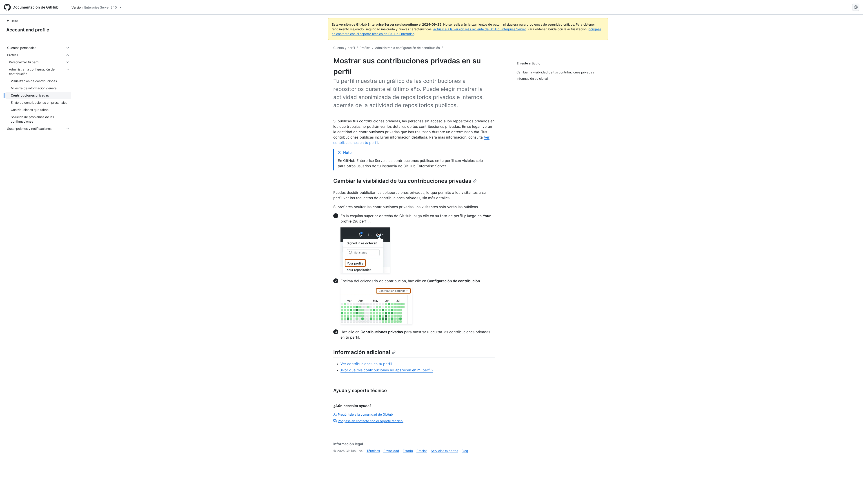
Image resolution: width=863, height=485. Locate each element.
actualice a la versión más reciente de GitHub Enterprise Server (479, 29)
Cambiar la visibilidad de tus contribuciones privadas (402, 181)
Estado (408, 451)
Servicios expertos (444, 451)
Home (14, 20)
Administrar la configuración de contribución (407, 48)
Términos (373, 451)
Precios (421, 451)
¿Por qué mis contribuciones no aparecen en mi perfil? (386, 370)
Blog (465, 451)
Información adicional (361, 352)
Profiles (365, 48)
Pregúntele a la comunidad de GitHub (365, 414)
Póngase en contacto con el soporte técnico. (370, 421)
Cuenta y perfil (344, 48)
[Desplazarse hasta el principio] (853, 475)
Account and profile (27, 30)
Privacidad (391, 451)
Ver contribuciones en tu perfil (366, 364)
